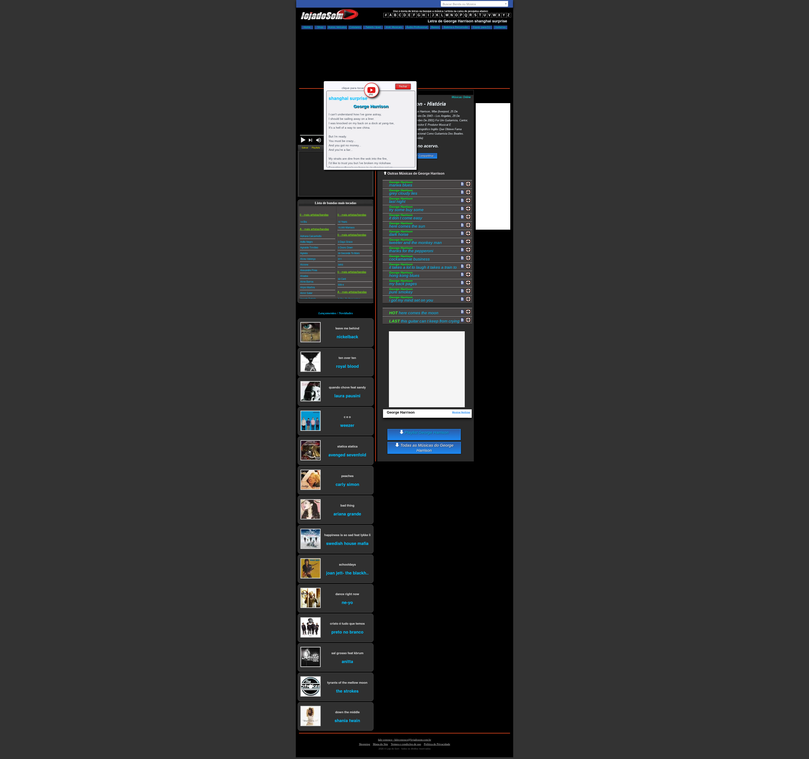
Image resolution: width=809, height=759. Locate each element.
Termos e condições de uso (406, 744)
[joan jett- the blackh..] (310, 568)
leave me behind (347, 328)
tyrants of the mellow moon (347, 682)
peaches (347, 475)
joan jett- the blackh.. (347, 572)
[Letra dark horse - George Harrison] (462, 233)
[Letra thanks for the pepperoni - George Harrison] (462, 250)
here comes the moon (413, 313)
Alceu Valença (307, 258)
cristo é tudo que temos (347, 623)
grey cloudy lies (403, 192)
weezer (347, 425)
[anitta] (310, 657)
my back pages (403, 283)
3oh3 (340, 264)
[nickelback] (310, 332)
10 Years (342, 221)
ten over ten (347, 357)
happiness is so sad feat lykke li (347, 535)
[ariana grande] (310, 509)
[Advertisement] (404, 58)
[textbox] (474, 4)
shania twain (347, 720)
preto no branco (347, 631)
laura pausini (347, 395)
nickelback (347, 336)
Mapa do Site (380, 744)
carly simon (347, 484)
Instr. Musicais (394, 27)
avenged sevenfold (347, 454)
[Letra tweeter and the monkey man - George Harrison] (462, 242)
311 (340, 258)
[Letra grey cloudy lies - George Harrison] (462, 192)
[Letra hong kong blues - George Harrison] (462, 274)
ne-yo (347, 602)
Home (307, 27)
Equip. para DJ (481, 27)
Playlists (316, 147)
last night (401, 201)
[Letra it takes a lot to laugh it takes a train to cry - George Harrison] (462, 266)
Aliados (304, 276)
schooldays (347, 564)
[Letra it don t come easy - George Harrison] (462, 217)
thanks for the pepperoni (411, 250)
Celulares (355, 27)
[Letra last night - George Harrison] (462, 200)
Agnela (304, 253)
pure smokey (401, 291)
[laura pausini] (310, 391)
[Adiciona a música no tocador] (468, 184)
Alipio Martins (307, 287)
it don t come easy (405, 217)
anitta (347, 661)
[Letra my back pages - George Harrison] (462, 283)
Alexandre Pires (308, 270)
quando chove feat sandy (347, 387)
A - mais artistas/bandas (314, 229)
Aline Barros (306, 281)
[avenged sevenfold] (310, 450)
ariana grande (347, 513)
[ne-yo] (310, 598)
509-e (341, 284)
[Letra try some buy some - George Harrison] (462, 209)
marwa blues (401, 184)
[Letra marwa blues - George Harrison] (462, 184)
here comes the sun (407, 225)
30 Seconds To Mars (349, 253)
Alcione (304, 264)
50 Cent (342, 278)
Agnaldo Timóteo (309, 247)
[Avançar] (311, 140)
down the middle (347, 712)
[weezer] (310, 421)
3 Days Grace (345, 241)
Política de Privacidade (437, 744)
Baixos (435, 27)
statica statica (347, 446)
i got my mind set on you (411, 299)
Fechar (403, 86)
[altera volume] (318, 140)
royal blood (347, 366)
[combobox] (474, 4)
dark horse (401, 234)
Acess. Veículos (337, 27)
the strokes (347, 691)
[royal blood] (310, 362)
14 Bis (303, 221)
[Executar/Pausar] (303, 140)
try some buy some (406, 209)
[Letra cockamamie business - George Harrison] (462, 258)
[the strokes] (310, 686)
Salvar (305, 147)
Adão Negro (306, 241)
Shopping (364, 744)
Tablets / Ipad (373, 27)
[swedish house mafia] (310, 539)
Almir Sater (306, 293)
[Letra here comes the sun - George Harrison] (462, 225)
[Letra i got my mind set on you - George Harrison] (462, 299)
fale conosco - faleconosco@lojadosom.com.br (404, 739)
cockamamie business (409, 258)
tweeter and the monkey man (415, 242)
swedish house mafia (347, 543)
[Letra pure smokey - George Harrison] (462, 291)
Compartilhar (426, 155)
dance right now (347, 594)
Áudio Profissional (416, 27)
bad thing (347, 505)
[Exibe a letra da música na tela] (462, 312)
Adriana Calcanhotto (310, 236)
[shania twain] (310, 716)
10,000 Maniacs (346, 227)
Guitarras (500, 27)
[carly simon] (310, 480)
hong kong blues (404, 275)
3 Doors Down (345, 247)
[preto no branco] (310, 627)
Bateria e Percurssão (456, 27)
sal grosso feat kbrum (347, 653)
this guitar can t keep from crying (424, 321)
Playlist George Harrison (426, 432)
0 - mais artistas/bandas (314, 215)
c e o (347, 416)
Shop (320, 27)
